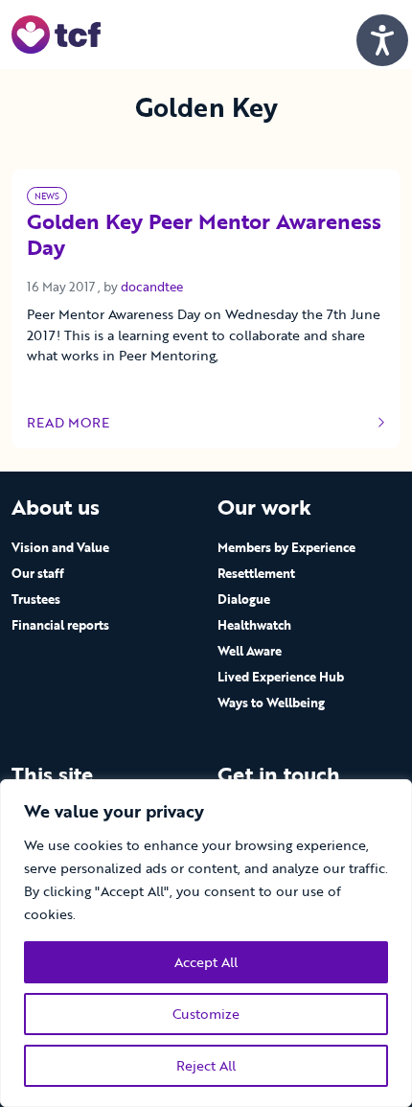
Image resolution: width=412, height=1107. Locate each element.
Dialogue (243, 599)
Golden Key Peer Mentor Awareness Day (204, 236)
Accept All (206, 962)
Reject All (206, 1065)
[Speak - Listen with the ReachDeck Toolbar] (382, 40)
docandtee (152, 286)
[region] (206, 943)
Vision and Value (60, 547)
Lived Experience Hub (280, 676)
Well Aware (249, 650)
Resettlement (256, 573)
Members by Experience (286, 547)
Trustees (35, 599)
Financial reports (60, 625)
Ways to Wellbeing (271, 702)
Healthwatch (254, 625)
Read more (84, 422)
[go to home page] (56, 33)
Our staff (37, 573)
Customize (206, 1013)
